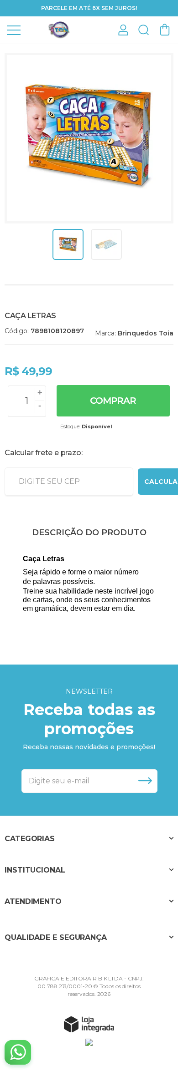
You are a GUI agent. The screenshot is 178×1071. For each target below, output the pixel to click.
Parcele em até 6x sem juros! (89, 8)
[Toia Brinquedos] (59, 29)
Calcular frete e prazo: (43, 452)
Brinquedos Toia (145, 333)
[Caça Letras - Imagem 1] (68, 244)
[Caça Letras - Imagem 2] (106, 244)
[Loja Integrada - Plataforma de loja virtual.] (89, 1024)
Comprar (113, 400)
